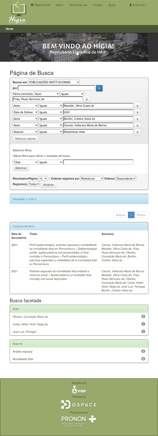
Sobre (59, 5)
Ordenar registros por (65, 178)
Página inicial (41, 5)
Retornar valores (25, 139)
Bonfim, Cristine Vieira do (119, 258)
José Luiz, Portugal (133, 286)
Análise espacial (22, 351)
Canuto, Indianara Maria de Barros (123, 245)
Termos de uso (78, 5)
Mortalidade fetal (23, 359)
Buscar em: (20, 82)
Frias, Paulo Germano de (121, 250)
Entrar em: (139, 5)
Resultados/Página (25, 178)
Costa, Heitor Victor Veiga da (30, 324)
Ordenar (109, 178)
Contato (98, 5)
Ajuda (111, 5)
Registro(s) (20, 184)
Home (9, 29)
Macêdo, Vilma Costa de (116, 248)
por (15, 88)
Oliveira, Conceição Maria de (119, 254)
